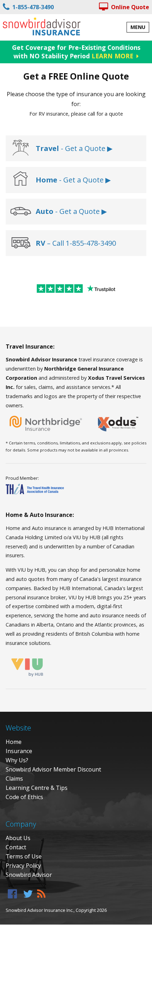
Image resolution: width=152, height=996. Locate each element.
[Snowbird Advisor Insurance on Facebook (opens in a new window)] (12, 893)
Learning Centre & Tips (37, 788)
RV (41, 243)
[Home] (42, 26)
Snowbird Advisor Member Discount (53, 769)
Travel (47, 148)
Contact (16, 847)
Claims (14, 778)
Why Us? (17, 760)
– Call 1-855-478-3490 (81, 243)
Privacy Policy (23, 865)
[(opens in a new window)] (21, 148)
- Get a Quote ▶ (85, 148)
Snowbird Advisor (29, 875)
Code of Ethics (24, 797)
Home (46, 180)
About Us (18, 838)
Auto (44, 211)
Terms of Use (24, 856)
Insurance (19, 751)
